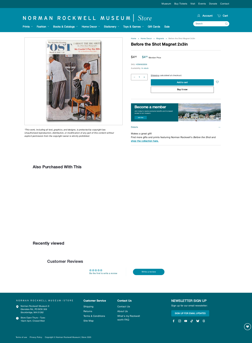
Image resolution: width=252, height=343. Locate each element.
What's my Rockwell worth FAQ (128, 318)
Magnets (160, 38)
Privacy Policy (36, 337)
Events (202, 4)
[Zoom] (73, 43)
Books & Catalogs (64, 27)
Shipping (155, 75)
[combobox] (211, 23)
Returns (87, 311)
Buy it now (182, 90)
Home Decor (90, 27)
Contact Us (123, 307)
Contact (224, 4)
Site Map (88, 321)
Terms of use (21, 337)
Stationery (110, 27)
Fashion (42, 27)
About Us (122, 311)
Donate (213, 4)
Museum (166, 4)
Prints (26, 27)
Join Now (140, 117)
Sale (167, 27)
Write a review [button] (149, 272)
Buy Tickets (180, 4)
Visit (192, 4)
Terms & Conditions (94, 316)
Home (133, 38)
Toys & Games (132, 27)
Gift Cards (154, 27)
